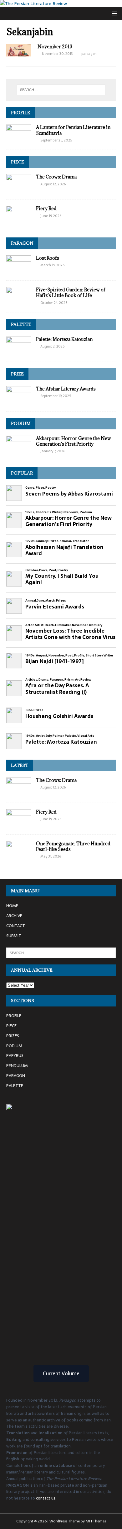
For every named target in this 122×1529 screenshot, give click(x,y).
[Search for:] (61, 89)
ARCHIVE (14, 915)
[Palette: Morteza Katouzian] (18, 351)
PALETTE (21, 324)
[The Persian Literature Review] (33, 3)
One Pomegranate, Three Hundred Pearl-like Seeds (73, 846)
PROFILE (20, 112)
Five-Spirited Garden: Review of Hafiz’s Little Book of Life (70, 292)
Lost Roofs (47, 258)
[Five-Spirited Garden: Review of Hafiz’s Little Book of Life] (18, 302)
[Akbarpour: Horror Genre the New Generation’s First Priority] (18, 451)
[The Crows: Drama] (18, 189)
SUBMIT (13, 935)
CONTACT (15, 925)
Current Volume (61, 1373)
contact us (45, 1498)
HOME (12, 906)
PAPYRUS (14, 1055)
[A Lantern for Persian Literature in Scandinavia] (18, 139)
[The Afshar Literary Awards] (18, 401)
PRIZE (17, 374)
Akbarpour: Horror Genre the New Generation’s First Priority (73, 441)
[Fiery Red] (18, 221)
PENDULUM (17, 1065)
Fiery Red (46, 208)
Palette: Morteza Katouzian (64, 339)
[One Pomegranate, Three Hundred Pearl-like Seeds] (18, 855)
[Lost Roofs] (18, 270)
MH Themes (96, 1521)
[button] (113, 13)
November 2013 (55, 47)
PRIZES (12, 1036)
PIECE (17, 162)
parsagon (89, 53)
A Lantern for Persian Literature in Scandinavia (73, 130)
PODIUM (21, 423)
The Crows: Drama (56, 177)
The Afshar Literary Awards (66, 389)
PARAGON (22, 243)
